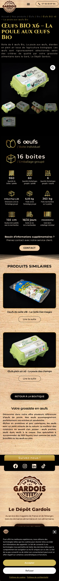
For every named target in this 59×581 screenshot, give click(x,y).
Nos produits (19, 16)
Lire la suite (29, 319)
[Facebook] (15, 466)
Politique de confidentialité (37, 577)
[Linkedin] (34, 466)
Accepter (29, 562)
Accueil (5, 16)
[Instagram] (24, 466)
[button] (54, 531)
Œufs (31, 16)
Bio (38, 16)
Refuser (29, 570)
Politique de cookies (17, 577)
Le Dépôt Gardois (40, 56)
